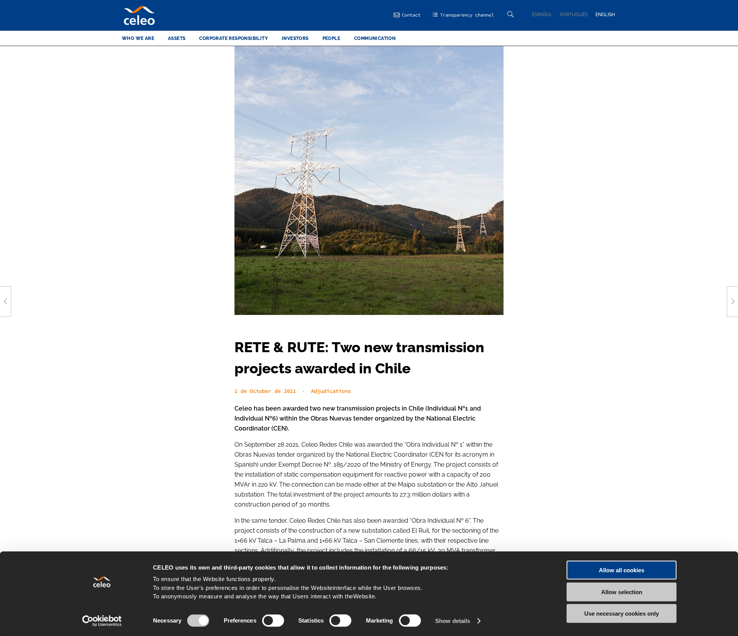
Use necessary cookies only (621, 613)
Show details (452, 621)
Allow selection (621, 591)
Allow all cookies (621, 570)
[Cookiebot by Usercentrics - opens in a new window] (102, 621)
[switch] (273, 620)
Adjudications (331, 391)
